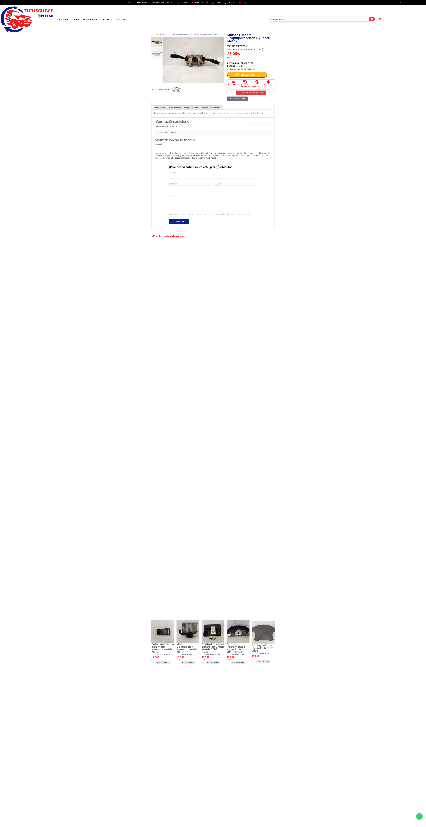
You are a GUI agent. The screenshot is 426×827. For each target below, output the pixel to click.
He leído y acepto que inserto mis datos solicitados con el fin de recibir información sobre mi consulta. (210, 214)
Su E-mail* (173, 172)
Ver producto (163, 663)
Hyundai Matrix (170, 132)
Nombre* (173, 184)
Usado (240, 66)
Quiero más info (238, 99)
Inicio (155, 34)
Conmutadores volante (179, 34)
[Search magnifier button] (372, 19)
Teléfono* (219, 184)
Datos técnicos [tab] (174, 107)
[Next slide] (220, 59)
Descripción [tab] (160, 107)
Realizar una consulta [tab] (211, 107)
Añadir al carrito (247, 75)
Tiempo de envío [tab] (191, 107)
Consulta (173, 195)
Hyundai (173, 127)
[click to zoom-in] (193, 60)
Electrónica (164, 34)
